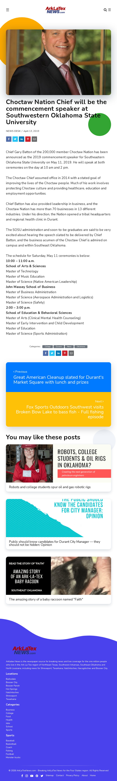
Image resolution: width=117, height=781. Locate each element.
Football (10, 754)
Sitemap (50, 775)
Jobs (8, 723)
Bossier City (11, 682)
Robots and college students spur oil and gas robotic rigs (50, 487)
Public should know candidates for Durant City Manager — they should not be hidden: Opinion (54, 543)
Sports (9, 730)
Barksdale (11, 679)
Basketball (11, 744)
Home (93, 775)
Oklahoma (81, 346)
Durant (59, 346)
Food (8, 716)
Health (9, 719)
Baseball (10, 740)
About (85, 775)
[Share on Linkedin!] (21, 139)
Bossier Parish (13, 685)
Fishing (9, 750)
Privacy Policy (72, 775)
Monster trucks (13, 757)
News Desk (13, 131)
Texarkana (11, 699)
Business (10, 709)
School (9, 726)
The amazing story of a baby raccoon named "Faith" (46, 599)
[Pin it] (28, 139)
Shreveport (11, 695)
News (69, 346)
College (47, 346)
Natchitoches (12, 692)
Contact (60, 775)
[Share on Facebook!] (8, 139)
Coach (9, 747)
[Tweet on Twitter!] (15, 139)
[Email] (34, 139)
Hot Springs (11, 689)
